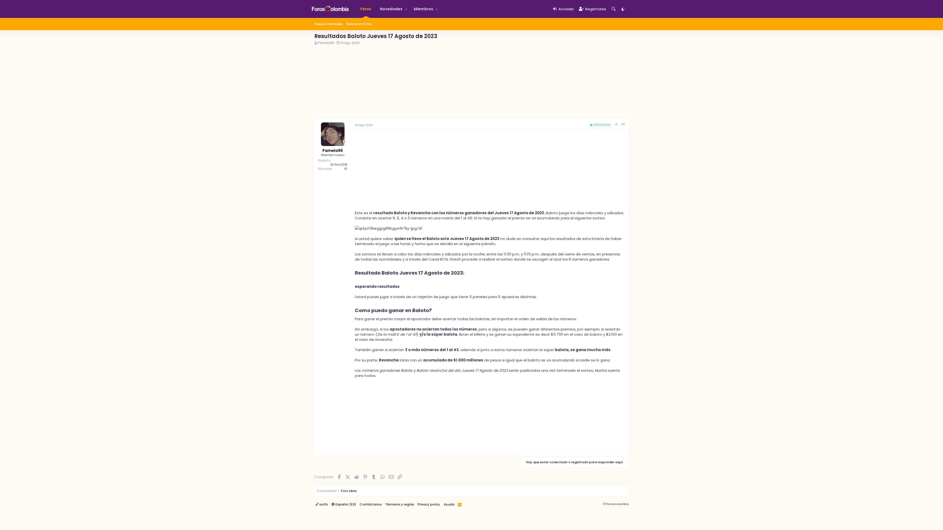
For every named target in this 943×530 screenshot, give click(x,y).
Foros (366, 9)
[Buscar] (614, 9)
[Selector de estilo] (624, 9)
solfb (323, 504)
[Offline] (344, 141)
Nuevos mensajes (328, 24)
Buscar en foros (359, 24)
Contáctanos (371, 504)
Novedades (391, 9)
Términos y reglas (399, 504)
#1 (623, 124)
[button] (406, 9)
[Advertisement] (471, 82)
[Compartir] (616, 124)
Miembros (423, 9)
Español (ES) (345, 504)
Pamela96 (326, 42)
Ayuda (449, 504)
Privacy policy (428, 504)
